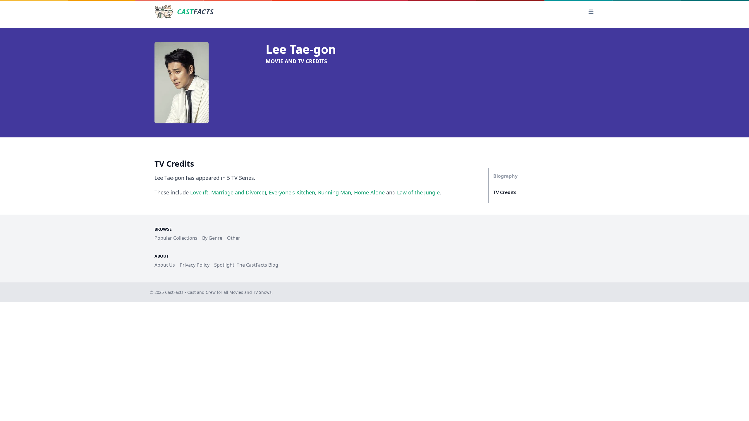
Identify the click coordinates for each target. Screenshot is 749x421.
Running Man (334, 192)
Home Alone (369, 192)
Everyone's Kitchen (292, 192)
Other (233, 238)
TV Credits (504, 192)
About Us (164, 265)
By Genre (212, 238)
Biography (505, 176)
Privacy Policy (194, 265)
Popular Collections (175, 238)
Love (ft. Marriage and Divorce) (228, 192)
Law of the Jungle (418, 192)
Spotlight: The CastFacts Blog (246, 265)
